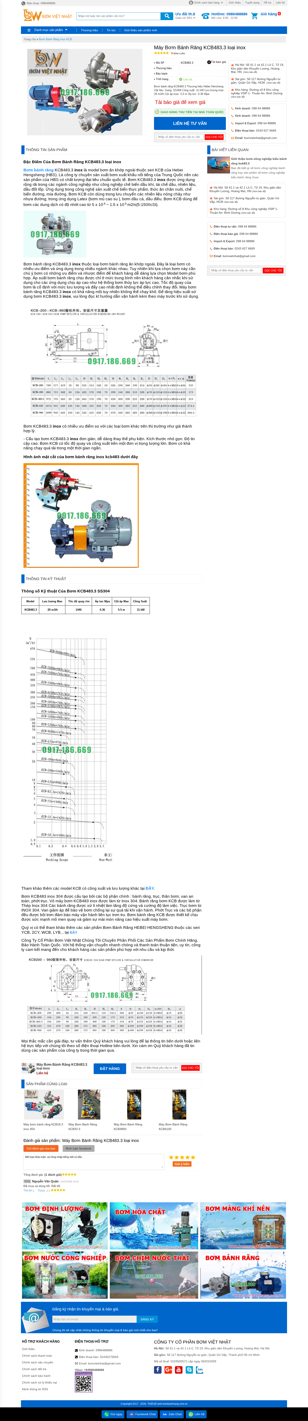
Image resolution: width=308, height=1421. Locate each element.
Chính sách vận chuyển (37, 1362)
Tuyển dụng (252, 2)
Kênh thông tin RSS (35, 1389)
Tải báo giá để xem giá (180, 102)
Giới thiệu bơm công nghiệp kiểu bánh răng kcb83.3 (259, 161)
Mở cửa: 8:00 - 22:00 (229, 15)
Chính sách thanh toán (37, 1355)
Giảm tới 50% (185, 15)
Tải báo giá (218, 61)
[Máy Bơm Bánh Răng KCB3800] (134, 1118)
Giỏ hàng (269, 14)
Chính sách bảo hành (36, 1375)
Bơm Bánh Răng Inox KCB (55, 39)
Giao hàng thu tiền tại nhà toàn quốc (192, 112)
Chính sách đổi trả (34, 1369)
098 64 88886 (261, 108)
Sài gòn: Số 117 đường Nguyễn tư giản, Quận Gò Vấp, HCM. (255, 80)
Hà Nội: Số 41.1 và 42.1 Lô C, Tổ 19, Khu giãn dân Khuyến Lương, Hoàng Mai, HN (245, 189)
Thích (41, 1190)
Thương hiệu (89, 30)
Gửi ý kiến (182, 1164)
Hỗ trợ (268, 2)
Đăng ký (147, 1319)
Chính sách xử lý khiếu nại (39, 1382)
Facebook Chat (145, 1414)
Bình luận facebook (78, 1148)
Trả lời (27, 1190)
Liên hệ (280, 2)
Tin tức (111, 30)
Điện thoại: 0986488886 (40, 3)
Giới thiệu (235, 2)
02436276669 (109, 1357)
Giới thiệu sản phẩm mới (140, 30)
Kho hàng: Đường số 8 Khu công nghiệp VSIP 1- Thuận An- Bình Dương (256, 93)
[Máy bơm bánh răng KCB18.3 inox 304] (44, 1118)
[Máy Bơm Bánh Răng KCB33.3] (89, 1118)
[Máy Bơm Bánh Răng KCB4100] (179, 1118)
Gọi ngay (116, 1414)
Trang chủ (30, 39)
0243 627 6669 (266, 130)
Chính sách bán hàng (206, 2)
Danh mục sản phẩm (48, 30)
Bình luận (178, 53)
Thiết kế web (155, 1403)
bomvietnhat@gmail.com (260, 138)
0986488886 (104, 1350)
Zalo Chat (175, 1414)
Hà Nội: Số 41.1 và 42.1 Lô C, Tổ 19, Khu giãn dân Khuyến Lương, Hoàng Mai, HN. (257, 68)
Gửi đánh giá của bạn (41, 1148)
